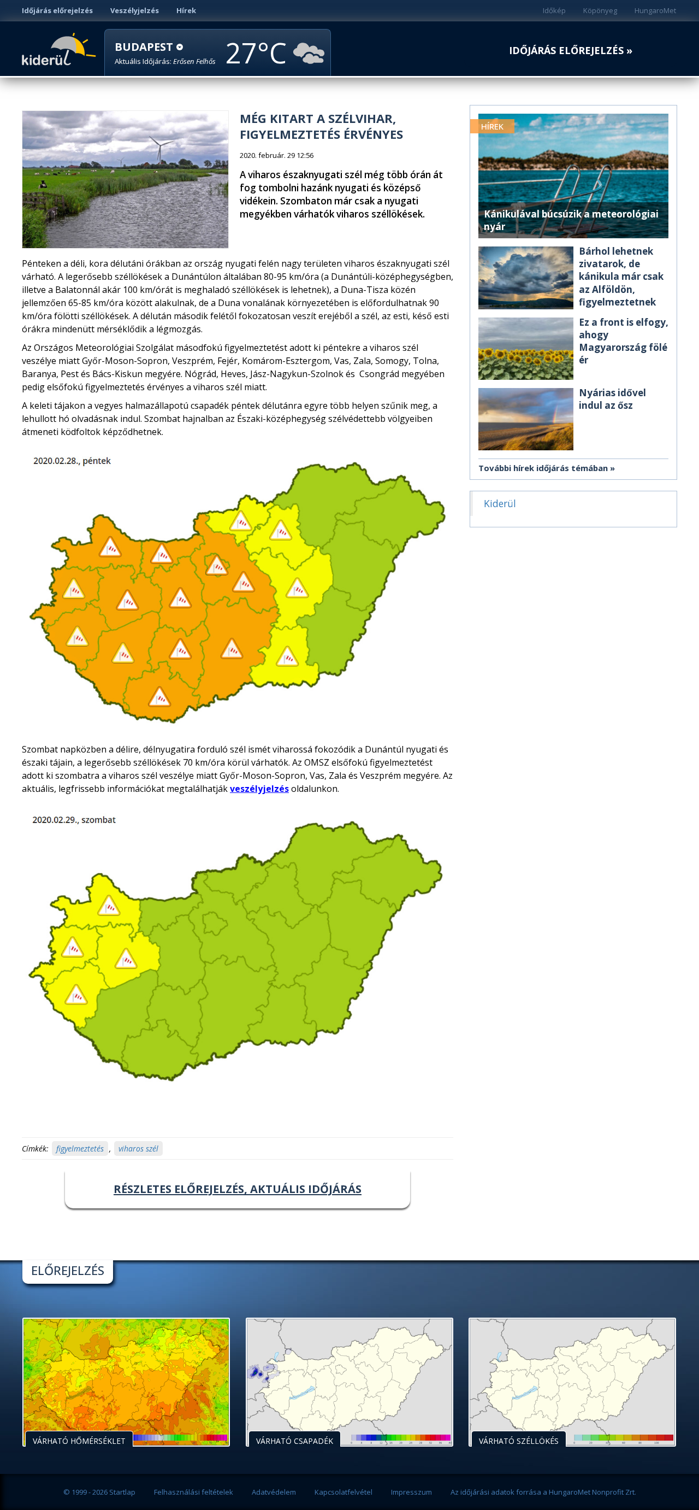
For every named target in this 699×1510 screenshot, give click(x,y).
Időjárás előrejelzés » (570, 50)
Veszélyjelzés (134, 10)
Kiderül (61, 48)
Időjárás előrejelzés (57, 10)
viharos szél (138, 1148)
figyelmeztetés (80, 1148)
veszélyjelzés (259, 789)
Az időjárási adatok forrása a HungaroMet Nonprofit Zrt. (543, 1492)
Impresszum (411, 1492)
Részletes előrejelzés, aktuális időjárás (238, 1189)
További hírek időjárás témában (543, 467)
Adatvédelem (274, 1492)
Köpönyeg (600, 10)
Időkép (554, 10)
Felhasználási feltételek (193, 1492)
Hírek (186, 10)
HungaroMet (655, 10)
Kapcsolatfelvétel (343, 1492)
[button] (165, 53)
